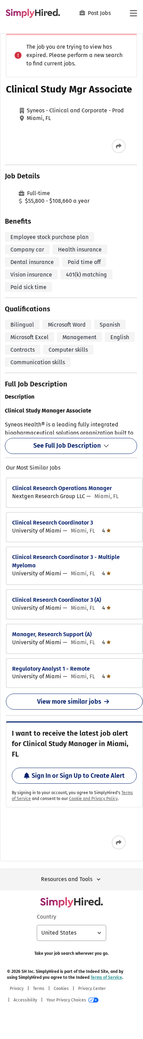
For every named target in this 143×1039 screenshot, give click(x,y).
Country (46, 916)
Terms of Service (106, 977)
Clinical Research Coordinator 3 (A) (56, 600)
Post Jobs (99, 13)
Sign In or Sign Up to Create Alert (78, 776)
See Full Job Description (67, 445)
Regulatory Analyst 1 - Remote (51, 668)
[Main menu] (133, 13)
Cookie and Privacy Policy (93, 798)
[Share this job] (119, 146)
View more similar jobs (69, 701)
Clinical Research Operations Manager (62, 488)
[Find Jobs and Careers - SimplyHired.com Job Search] (33, 13)
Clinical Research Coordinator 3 (52, 522)
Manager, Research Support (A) (52, 634)
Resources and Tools (66, 879)
